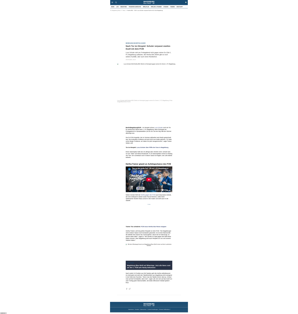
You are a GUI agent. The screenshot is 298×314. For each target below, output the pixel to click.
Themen (172, 6)
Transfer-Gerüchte (135, 6)
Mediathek (123, 6)
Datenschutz (143, 309)
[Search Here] (116, 2)
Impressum (131, 309)
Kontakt (137, 309)
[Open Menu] (112, 2)
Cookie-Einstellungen (153, 309)
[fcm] (149, 304)
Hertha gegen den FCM (148, 195)
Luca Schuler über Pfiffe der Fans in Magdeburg (152, 147)
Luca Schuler (159, 127)
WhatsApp (180, 6)
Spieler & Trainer (156, 6)
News (112, 6)
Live (117, 6)
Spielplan (146, 6)
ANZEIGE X (3, 313)
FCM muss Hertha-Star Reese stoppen (153, 226)
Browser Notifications (164, 309)
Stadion (165, 6)
